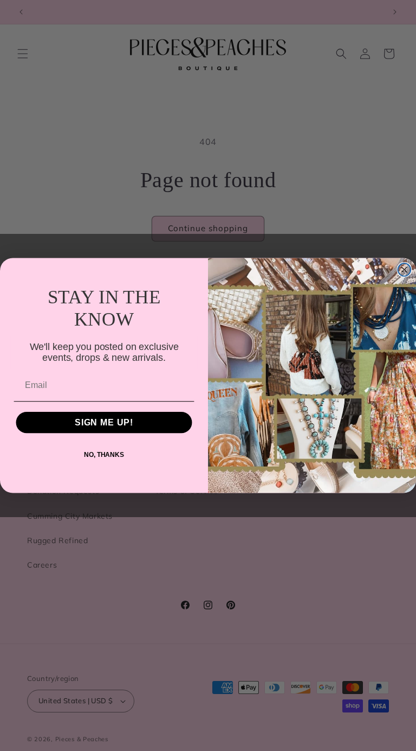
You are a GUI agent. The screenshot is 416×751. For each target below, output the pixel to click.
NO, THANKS (104, 455)
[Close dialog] (404, 269)
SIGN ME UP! (104, 422)
